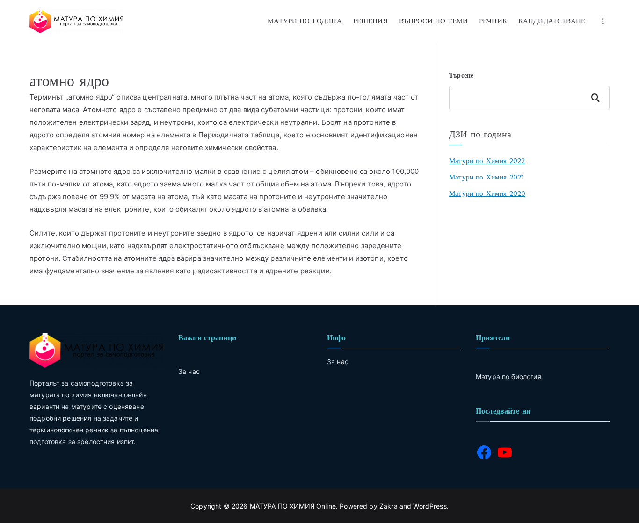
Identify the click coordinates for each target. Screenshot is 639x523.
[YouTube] (504, 452)
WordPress (429, 506)
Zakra (388, 506)
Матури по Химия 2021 (486, 177)
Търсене (461, 75)
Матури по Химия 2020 (487, 193)
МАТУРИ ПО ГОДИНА (304, 21)
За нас (338, 361)
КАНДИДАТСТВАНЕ (551, 21)
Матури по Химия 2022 (487, 161)
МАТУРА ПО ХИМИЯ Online (293, 506)
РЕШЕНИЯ (370, 21)
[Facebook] (484, 452)
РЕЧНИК (493, 21)
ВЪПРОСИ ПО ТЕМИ (433, 21)
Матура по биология (508, 376)
